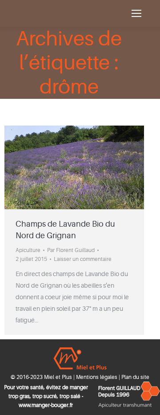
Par (71, 250)
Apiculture (28, 250)
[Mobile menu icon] (136, 13)
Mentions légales (96, 377)
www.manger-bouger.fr (46, 405)
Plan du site (135, 377)
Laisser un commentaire (83, 259)
